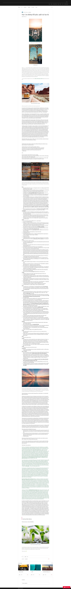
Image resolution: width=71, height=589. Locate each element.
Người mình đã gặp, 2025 (46, 571)
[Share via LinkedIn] (25, 556)
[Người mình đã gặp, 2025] (47, 567)
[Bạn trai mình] (23, 567)
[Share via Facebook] (22, 556)
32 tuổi (32, 571)
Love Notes (33, 7)
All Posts (19, 7)
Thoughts (29, 7)
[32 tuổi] (35, 567)
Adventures (25, 7)
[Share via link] (27, 556)
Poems (36, 7)
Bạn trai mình (21, 571)
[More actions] (48, 12)
